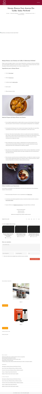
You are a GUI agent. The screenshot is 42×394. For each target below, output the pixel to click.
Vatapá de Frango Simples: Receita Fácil (11, 384)
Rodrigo (3, 373)
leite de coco (11, 77)
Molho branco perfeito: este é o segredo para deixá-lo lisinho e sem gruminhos (13, 356)
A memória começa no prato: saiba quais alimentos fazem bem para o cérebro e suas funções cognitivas (17, 361)
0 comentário (22, 13)
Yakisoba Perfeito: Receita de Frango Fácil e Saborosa (34, 235)
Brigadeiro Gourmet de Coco (18, 204)
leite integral (11, 73)
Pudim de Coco (29, 194)
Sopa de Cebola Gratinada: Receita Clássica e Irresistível (8, 235)
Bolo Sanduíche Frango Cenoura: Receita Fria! (21, 235)
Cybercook (16, 13)
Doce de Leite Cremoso (9, 200)
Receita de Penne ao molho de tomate (7, 360)
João (8, 13)
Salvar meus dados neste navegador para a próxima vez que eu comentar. (16, 256)
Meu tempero (4, 366)
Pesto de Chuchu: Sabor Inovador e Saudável (12, 373)
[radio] (18, 213)
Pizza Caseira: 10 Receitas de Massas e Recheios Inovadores (13, 368)
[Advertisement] (21, 24)
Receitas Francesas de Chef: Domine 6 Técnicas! (14, 366)
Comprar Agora (5, 305)
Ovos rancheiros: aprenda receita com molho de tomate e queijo (11, 359)
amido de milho (15, 82)
